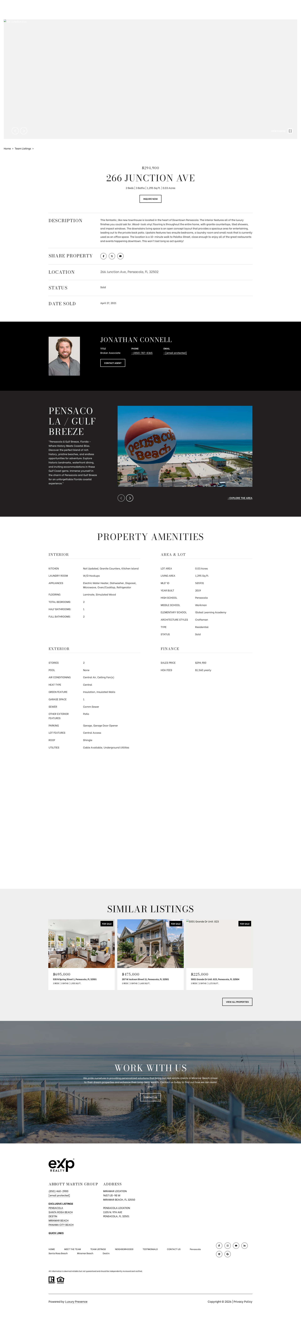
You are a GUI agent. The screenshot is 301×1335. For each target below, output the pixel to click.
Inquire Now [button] (150, 198)
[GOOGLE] (227, 1254)
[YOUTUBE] (236, 1246)
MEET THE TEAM (72, 1249)
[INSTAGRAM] (227, 1246)
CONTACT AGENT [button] (112, 362)
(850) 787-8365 (143, 352)
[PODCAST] (219, 1254)
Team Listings (23, 148)
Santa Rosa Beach (61, 1212)
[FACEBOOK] (219, 1246)
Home (7, 148)
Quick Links (56, 1233)
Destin (53, 1216)
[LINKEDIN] (244, 1246)
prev (15, 130)
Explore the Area (241, 498)
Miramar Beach (59, 1220)
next (23, 130)
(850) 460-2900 (58, 1191)
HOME (52, 1249)
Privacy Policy (243, 1301)
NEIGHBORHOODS (124, 1249)
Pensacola (56, 1208)
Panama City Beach (61, 1224)
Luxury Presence (76, 1301)
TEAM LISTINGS (98, 1249)
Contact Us (150, 1097)
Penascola (195, 1249)
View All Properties (237, 1001)
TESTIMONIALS (150, 1249)
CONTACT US (173, 1249)
